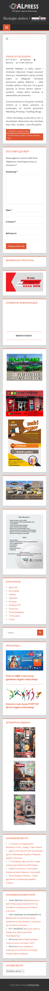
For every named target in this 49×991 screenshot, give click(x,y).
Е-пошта (11, 221)
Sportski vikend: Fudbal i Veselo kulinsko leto (23, 137)
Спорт (12, 619)
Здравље (13, 598)
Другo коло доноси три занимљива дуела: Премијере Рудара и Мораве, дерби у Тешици (24, 854)
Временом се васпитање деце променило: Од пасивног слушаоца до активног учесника (23, 921)
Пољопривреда (16, 612)
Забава (12, 594)
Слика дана (14, 615)
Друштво (9, 62)
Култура (13, 601)
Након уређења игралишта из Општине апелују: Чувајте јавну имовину (22, 950)
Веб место (11, 233)
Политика (13, 608)
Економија (14, 590)
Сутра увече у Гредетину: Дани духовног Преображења (23, 932)
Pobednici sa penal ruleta (18, 131)
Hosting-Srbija (33, 985)
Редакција (27, 59)
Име (9, 210)
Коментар (12, 171)
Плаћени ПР (15, 605)
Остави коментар (25, 62)
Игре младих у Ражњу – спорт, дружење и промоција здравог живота (22, 879)
